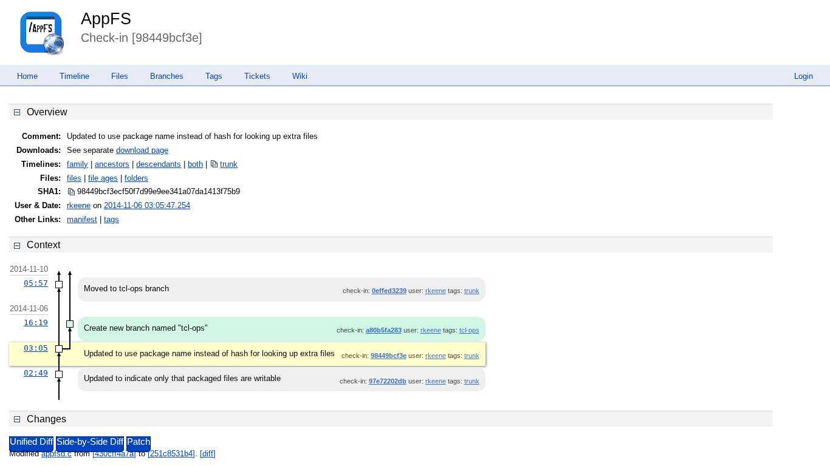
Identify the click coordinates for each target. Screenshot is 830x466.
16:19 (36, 322)
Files (119, 76)
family (77, 164)
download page (142, 150)
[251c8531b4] (171, 453)
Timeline (74, 76)
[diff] (208, 453)
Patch (138, 442)
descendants (158, 164)
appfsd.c (56, 453)
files (74, 178)
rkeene (79, 205)
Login (803, 76)
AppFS (106, 19)
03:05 (36, 348)
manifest (82, 219)
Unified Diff (31, 442)
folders (136, 178)
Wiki (299, 76)
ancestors (112, 164)
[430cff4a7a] (114, 453)
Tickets (257, 76)
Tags (213, 76)
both (195, 164)
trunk (229, 164)
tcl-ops (469, 330)
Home (27, 76)
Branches (166, 76)
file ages (103, 178)
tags (111, 219)
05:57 (36, 283)
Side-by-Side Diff (90, 442)
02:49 (36, 372)
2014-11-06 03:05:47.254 (147, 205)
